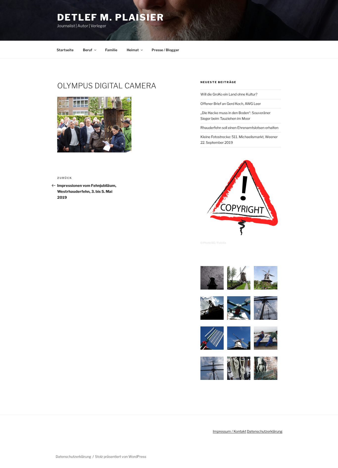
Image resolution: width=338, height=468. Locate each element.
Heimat (133, 50)
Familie (111, 50)
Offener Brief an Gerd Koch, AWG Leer (230, 103)
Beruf (87, 50)
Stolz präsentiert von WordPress (120, 456)
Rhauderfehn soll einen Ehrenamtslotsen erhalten (239, 127)
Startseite (65, 50)
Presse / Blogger (165, 50)
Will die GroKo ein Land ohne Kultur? (228, 94)
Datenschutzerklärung (264, 431)
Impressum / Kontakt (229, 431)
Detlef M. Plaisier (110, 17)
